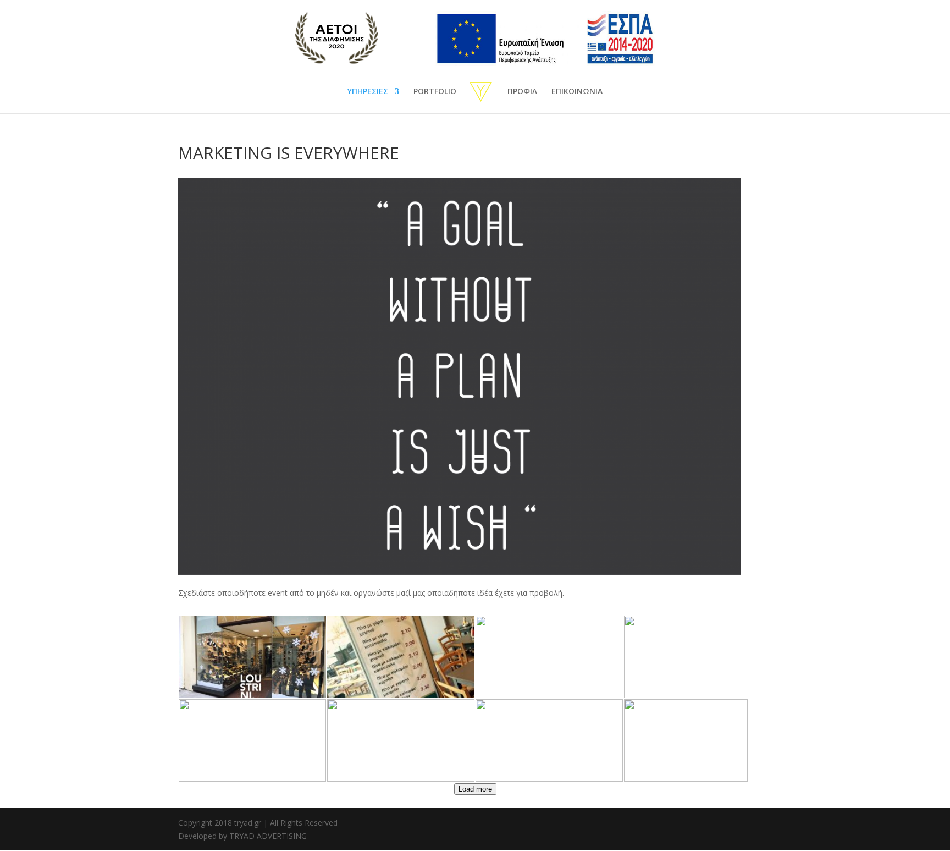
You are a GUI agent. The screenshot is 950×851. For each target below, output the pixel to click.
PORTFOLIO (434, 91)
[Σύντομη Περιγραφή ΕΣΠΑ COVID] (531, 63)
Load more (475, 789)
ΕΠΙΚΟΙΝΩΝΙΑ (577, 91)
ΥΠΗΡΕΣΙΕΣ (367, 91)
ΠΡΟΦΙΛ (522, 91)
